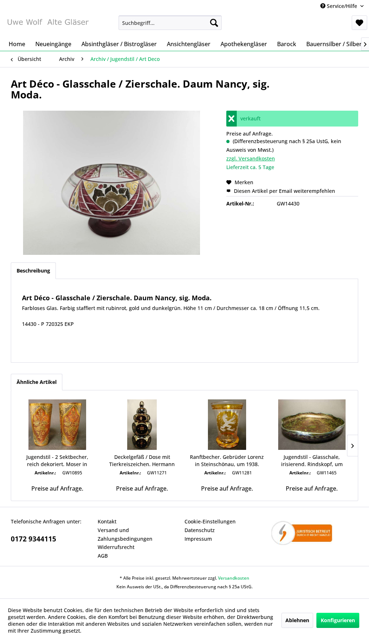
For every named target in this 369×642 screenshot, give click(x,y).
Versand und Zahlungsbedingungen (125, 534)
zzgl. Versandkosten (250, 158)
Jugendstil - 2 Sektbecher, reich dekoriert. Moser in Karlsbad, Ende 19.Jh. (57, 460)
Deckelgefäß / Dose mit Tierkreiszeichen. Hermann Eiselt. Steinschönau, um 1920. (142, 460)
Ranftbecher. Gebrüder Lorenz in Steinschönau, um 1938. (227, 460)
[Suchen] (214, 23)
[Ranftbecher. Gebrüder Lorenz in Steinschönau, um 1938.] (227, 424)
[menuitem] (170, 23)
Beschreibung (33, 270)
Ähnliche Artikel (37, 381)
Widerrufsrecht (116, 547)
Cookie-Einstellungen (210, 521)
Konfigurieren (338, 620)
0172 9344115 (33, 539)
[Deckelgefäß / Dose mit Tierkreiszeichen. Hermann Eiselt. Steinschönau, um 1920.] (142, 424)
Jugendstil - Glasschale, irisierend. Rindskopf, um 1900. (312, 460)
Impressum (198, 538)
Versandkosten (233, 578)
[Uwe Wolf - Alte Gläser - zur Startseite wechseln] (48, 25)
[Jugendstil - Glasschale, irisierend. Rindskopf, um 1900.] (312, 424)
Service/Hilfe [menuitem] (342, 6)
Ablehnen (297, 620)
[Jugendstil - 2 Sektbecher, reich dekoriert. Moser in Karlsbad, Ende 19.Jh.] (57, 424)
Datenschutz (199, 530)
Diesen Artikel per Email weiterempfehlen (283, 190)
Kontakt (107, 521)
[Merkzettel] (359, 23)
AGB (103, 555)
